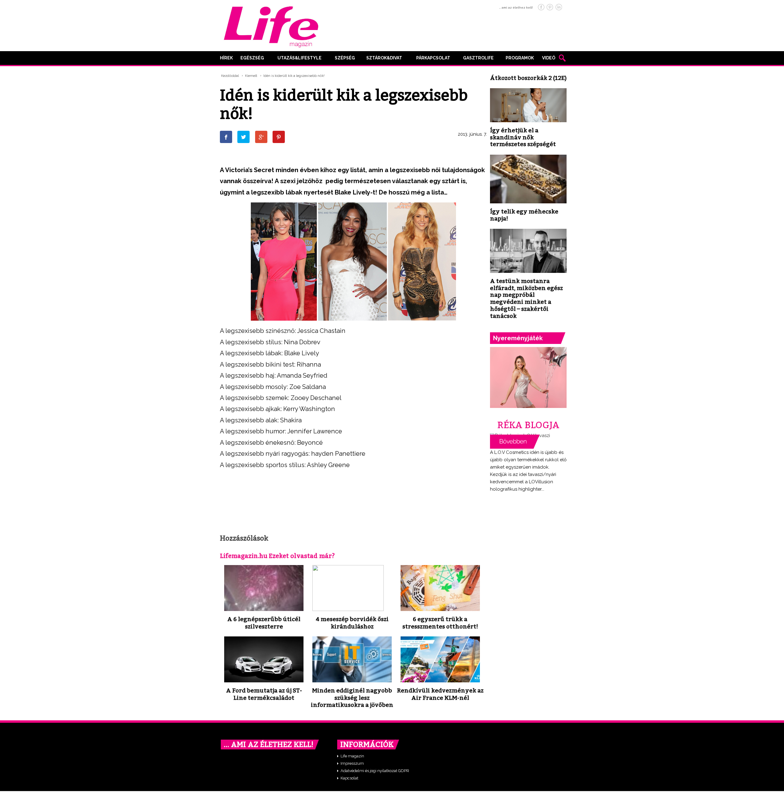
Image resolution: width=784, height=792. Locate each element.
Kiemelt (251, 76)
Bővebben (515, 442)
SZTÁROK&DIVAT (384, 57)
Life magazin (352, 756)
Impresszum (352, 763)
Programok (520, 57)
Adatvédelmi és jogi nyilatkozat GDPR (375, 770)
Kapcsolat (349, 778)
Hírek (226, 57)
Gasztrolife (478, 57)
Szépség (345, 57)
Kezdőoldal (230, 76)
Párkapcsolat (433, 57)
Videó (548, 57)
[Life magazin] (271, 25)
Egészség (252, 57)
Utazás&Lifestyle (299, 57)
